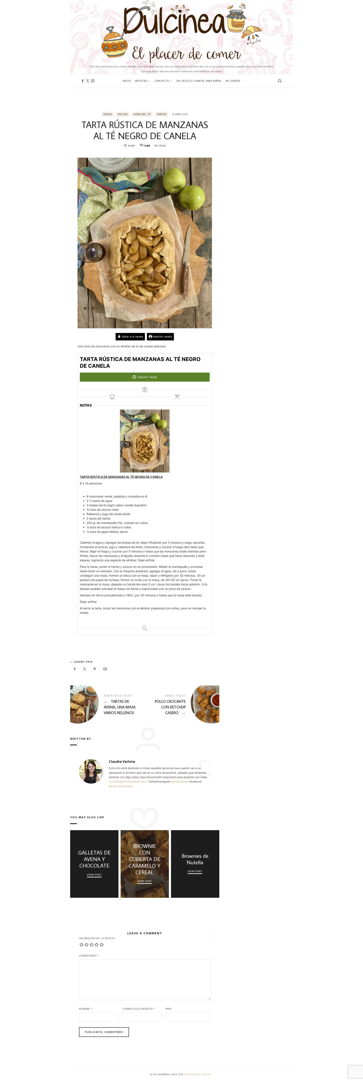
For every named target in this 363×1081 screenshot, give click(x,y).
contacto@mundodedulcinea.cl (128, 781)
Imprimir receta (162, 336)
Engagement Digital (198, 1074)
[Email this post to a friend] (104, 669)
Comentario (89, 955)
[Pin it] (94, 669)
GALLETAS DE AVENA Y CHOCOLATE (94, 859)
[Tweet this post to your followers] (84, 669)
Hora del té (142, 114)
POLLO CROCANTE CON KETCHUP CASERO (182, 705)
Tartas (161, 114)
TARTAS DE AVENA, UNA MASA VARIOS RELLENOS (107, 705)
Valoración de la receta (97, 938)
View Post (94, 874)
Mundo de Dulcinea (121, 786)
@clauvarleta (180, 781)
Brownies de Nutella (195, 858)
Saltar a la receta (132, 336)
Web (168, 1008)
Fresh (108, 114)
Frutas (123, 114)
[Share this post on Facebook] (74, 669)
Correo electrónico (138, 1008)
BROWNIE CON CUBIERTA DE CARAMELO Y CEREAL (144, 859)
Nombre (85, 1008)
